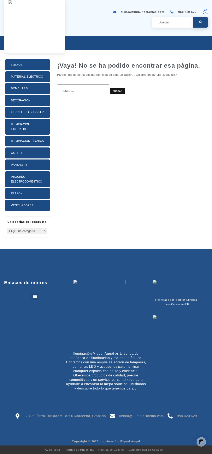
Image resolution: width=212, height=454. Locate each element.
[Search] (200, 22)
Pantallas (19, 164)
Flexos (17, 64)
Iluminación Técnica (27, 140)
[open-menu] (205, 43)
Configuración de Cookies (146, 449)
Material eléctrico (27, 76)
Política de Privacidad (79, 449)
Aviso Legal (53, 449)
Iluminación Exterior (20, 127)
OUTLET (16, 153)
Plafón (17, 193)
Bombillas (19, 88)
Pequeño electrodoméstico (26, 179)
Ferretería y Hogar (27, 112)
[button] (34, 296)
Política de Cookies (111, 449)
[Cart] (201, 442)
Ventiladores (22, 205)
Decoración (20, 100)
